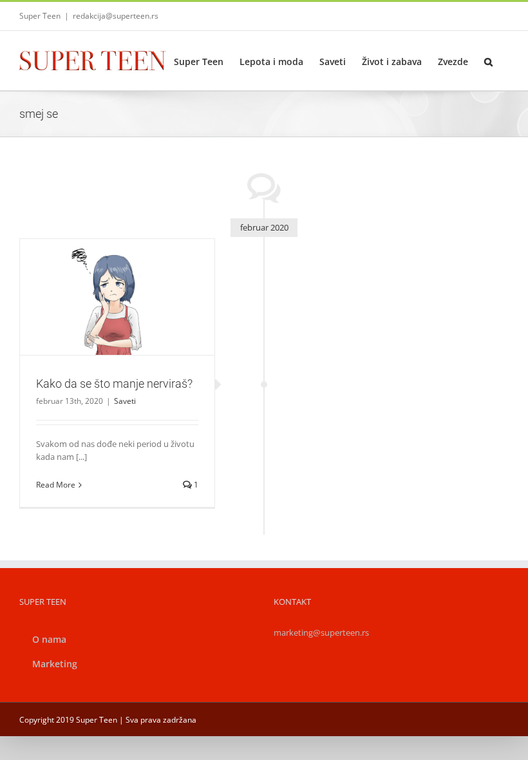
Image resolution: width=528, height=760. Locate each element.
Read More (55, 484)
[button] (488, 60)
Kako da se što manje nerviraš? (101, 280)
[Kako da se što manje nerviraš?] (117, 297)
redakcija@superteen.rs (115, 15)
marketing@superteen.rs (321, 632)
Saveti (117, 318)
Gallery (132, 280)
